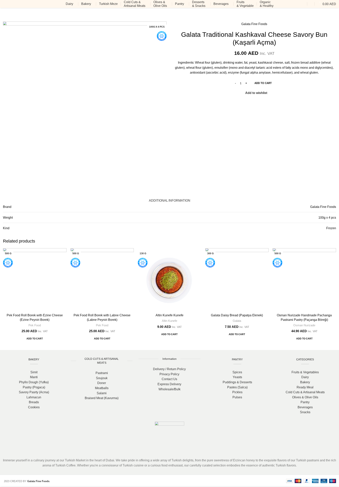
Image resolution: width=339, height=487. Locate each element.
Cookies (34, 407)
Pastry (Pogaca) (34, 387)
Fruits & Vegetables (305, 372)
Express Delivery (169, 384)
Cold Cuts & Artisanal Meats (305, 392)
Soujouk (102, 378)
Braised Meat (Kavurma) (101, 398)
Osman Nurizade (304, 325)
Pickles (237, 392)
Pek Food (34, 325)
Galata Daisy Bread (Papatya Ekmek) (237, 315)
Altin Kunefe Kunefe (169, 315)
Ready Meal (305, 387)
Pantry (305, 402)
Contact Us (169, 379)
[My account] (310, 4)
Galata (237, 320)
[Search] (304, 4)
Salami (102, 393)
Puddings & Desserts (237, 382)
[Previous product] (326, 15)
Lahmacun (33, 397)
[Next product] (334, 15)
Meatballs (101, 388)
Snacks (305, 412)
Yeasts (237, 377)
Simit (33, 372)
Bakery (305, 382)
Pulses (237, 397)
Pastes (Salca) (237, 387)
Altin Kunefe (169, 320)
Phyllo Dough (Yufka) (34, 382)
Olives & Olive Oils (305, 397)
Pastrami (102, 373)
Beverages (305, 407)
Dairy (305, 377)
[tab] (169, 199)
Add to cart (263, 83)
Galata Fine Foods (254, 24)
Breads (34, 402)
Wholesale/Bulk (169, 389)
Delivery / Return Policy (169, 369)
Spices (237, 372)
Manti (34, 377)
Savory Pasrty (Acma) (34, 392)
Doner (101, 383)
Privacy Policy (169, 374)
